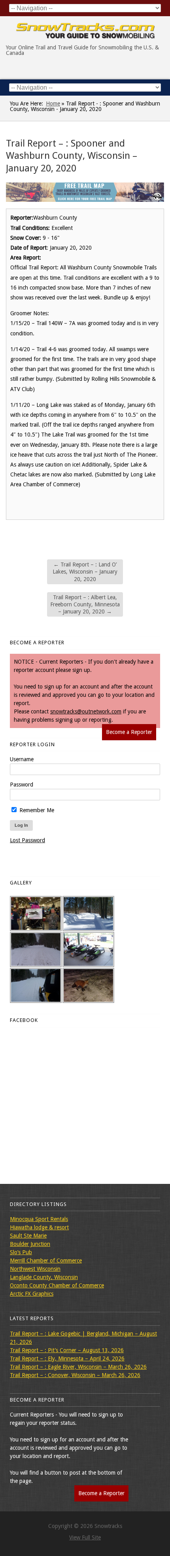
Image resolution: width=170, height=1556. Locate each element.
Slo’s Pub (21, 1252)
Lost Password (27, 840)
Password (21, 784)
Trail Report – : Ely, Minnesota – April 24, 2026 (67, 1358)
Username (22, 759)
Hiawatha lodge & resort (39, 1227)
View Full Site (85, 1537)
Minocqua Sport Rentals (39, 1219)
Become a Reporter (129, 732)
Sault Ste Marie (28, 1235)
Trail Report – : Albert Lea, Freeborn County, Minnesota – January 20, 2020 (85, 604)
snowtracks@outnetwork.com (85, 711)
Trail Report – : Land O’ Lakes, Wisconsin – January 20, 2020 (85, 571)
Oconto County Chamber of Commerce (57, 1285)
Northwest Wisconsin (35, 1269)
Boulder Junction (30, 1244)
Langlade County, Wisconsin (44, 1277)
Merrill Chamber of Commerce (46, 1260)
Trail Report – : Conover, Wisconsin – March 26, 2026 (75, 1375)
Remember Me (36, 810)
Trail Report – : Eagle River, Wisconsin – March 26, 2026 (78, 1367)
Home (53, 103)
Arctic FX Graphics (31, 1294)
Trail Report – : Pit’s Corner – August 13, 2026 (67, 1350)
